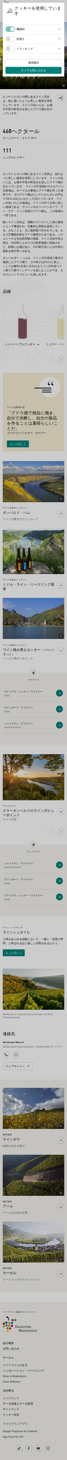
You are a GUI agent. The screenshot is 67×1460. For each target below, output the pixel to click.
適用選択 (33, 62)
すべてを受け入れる (33, 70)
